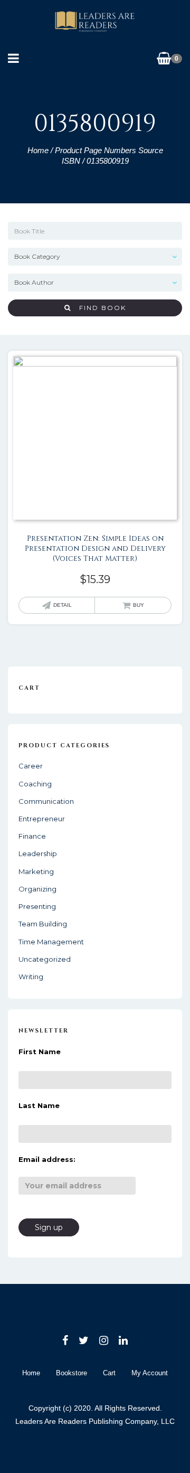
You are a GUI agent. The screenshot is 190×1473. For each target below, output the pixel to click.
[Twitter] (84, 1340)
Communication (46, 801)
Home (38, 150)
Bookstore (71, 1373)
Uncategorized (44, 959)
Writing (30, 976)
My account (149, 1373)
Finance (32, 836)
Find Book (98, 308)
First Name (39, 1051)
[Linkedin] (123, 1340)
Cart (109, 1373)
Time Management (51, 941)
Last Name (39, 1105)
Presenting (37, 906)
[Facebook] (65, 1340)
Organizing (37, 889)
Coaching (35, 784)
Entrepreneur (41, 818)
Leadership (37, 853)
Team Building (42, 924)
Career (30, 766)
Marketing (36, 871)
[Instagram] (103, 1340)
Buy (138, 605)
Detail (62, 605)
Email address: (46, 1159)
